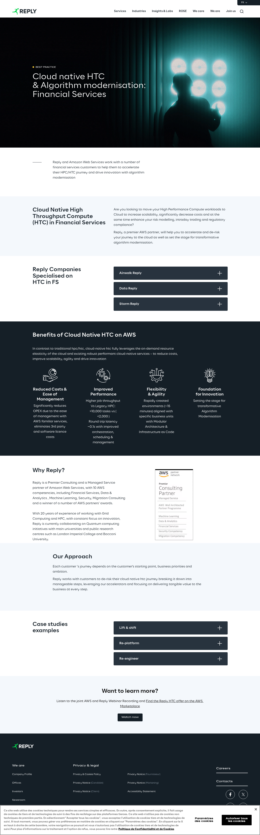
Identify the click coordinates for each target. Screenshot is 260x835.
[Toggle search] (242, 11)
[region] (130, 820)
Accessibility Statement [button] (142, 791)
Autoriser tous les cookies (237, 819)
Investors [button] (17, 791)
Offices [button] (16, 783)
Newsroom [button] (18, 800)
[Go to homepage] (24, 11)
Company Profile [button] (22, 774)
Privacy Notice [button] (88, 783)
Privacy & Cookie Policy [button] (87, 774)
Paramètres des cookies (204, 819)
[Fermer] (256, 809)
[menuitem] (120, 11)
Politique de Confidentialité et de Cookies (146, 829)
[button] (130, 717)
